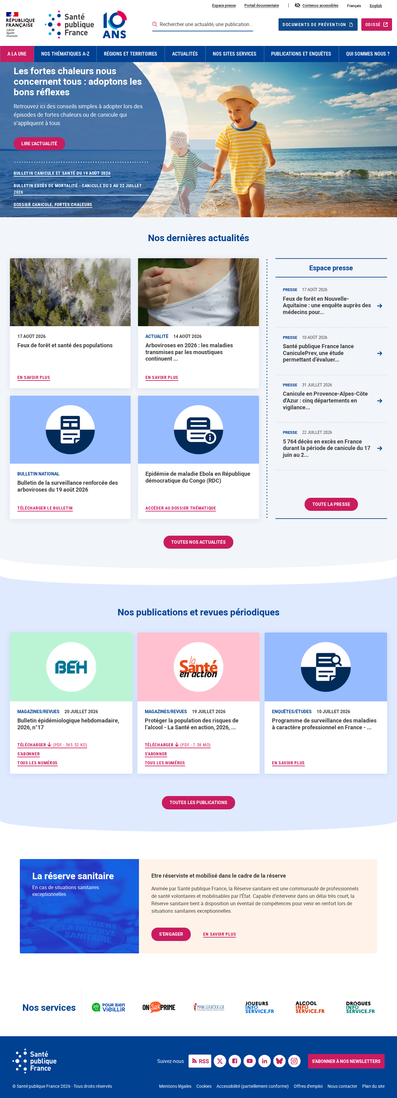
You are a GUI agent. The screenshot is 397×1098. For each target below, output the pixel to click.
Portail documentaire (261, 5)
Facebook (236, 1060)
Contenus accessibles (320, 5)
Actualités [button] (185, 54)
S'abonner (28, 753)
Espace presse (224, 5)
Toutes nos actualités (198, 542)
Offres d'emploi (308, 1086)
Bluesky (281, 1060)
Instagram (296, 1060)
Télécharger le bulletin (45, 508)
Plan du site (373, 1086)
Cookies (204, 1086)
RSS (204, 1061)
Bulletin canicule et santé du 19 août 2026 (62, 173)
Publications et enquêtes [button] (301, 54)
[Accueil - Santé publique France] (66, 24)
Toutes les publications (199, 802)
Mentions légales (175, 1086)
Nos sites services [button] (234, 54)
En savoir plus (288, 762)
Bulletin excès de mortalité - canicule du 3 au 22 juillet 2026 (78, 189)
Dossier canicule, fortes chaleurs (53, 204)
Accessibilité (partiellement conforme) (252, 1086)
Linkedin (266, 1060)
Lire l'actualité (39, 143)
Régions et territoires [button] (130, 54)
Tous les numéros (37, 762)
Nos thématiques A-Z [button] (65, 54)
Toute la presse (331, 504)
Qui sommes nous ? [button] (368, 54)
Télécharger (52, 744)
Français (354, 5)
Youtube (251, 1060)
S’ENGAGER (171, 934)
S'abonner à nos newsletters (346, 1061)
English (376, 5)
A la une (16, 54)
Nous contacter (342, 1086)
